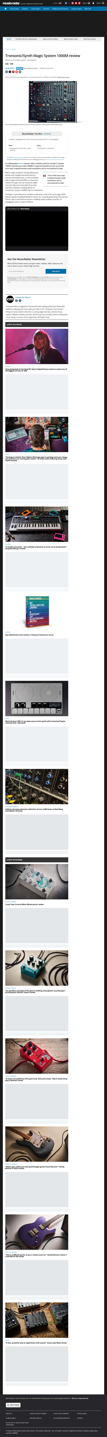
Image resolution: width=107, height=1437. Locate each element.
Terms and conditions (61, 1413)
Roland (21, 163)
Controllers (35, 9)
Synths (14, 49)
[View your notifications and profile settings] (93, 3)
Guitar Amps (77, 9)
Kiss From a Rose (90, 39)
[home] (5, 8)
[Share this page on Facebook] (6, 72)
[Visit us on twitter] (69, 3)
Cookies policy (11, 1418)
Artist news (14, 9)
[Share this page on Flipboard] (16, 72)
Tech (7, 49)
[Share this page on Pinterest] (13, 72)
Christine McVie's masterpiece (26, 39)
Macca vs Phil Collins (50, 39)
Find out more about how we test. (54, 159)
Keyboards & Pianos (60, 9)
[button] (100, 3)
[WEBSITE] (20, 300)
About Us (9, 1413)
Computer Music (32, 68)
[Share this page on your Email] (20, 72)
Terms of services (32, 277)
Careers (80, 1418)
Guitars (25, 9)
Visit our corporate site (80, 1398)
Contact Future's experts (38, 1413)
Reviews (19, 68)
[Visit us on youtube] (76, 3)
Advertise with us (36, 1418)
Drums (46, 9)
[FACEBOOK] (17, 300)
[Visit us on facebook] (66, 3)
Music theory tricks (71, 39)
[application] (36, 228)
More (87, 9)
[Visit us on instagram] (72, 3)
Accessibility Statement (62, 1418)
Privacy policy (82, 1413)
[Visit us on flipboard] (79, 3)
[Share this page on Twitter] (10, 72)
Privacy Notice (11, 279)
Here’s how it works (63, 77)
